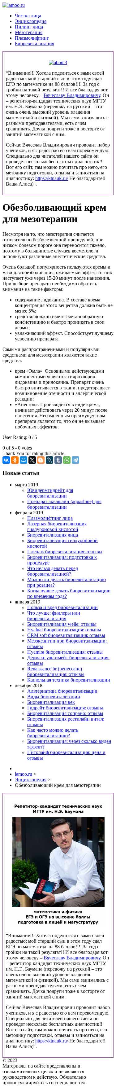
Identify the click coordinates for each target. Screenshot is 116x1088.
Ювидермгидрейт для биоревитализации (50, 493)
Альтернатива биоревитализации (62, 691)
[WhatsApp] (67, 460)
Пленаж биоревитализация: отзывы (64, 551)
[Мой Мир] (23, 460)
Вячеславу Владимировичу (72, 95)
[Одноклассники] (15, 460)
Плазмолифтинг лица (50, 518)
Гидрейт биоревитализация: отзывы (65, 707)
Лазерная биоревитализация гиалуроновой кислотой (57, 526)
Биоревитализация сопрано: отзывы (65, 713)
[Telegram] (75, 460)
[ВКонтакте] (6, 460)
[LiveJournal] (49, 460)
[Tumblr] (58, 460)
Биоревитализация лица (52, 534)
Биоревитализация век (51, 702)
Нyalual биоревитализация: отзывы (64, 629)
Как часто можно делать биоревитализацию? (52, 732)
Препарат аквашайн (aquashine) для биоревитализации (64, 504)
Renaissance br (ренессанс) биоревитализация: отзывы (55, 671)
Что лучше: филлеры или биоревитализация (53, 615)
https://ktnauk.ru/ (51, 178)
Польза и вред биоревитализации (62, 607)
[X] (32, 460)
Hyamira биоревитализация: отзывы (65, 652)
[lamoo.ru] (13, 5)
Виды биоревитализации (53, 696)
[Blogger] (41, 460)
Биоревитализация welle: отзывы (62, 624)
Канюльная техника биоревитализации (68, 679)
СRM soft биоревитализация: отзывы (66, 635)
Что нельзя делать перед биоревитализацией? (52, 571)
